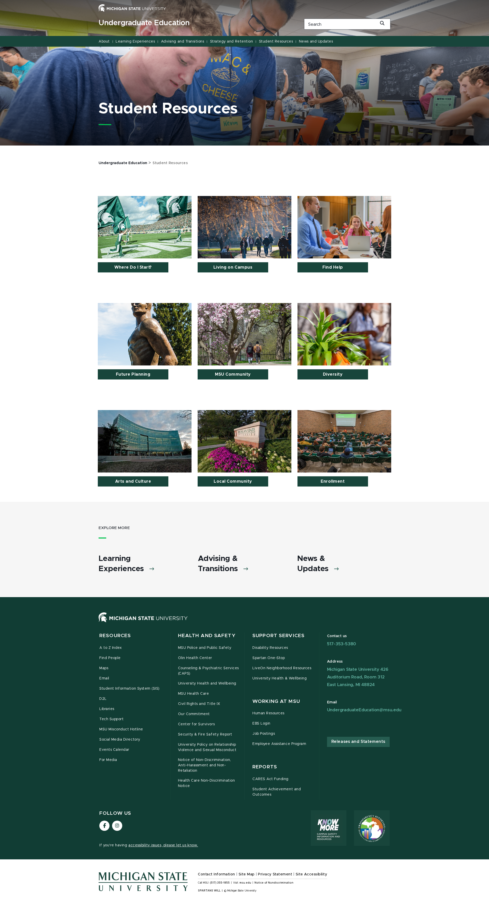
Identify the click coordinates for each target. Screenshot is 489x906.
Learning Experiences (135, 41)
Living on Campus (232, 267)
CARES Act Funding (270, 779)
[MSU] (143, 622)
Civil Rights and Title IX (199, 704)
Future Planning (133, 374)
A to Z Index (110, 648)
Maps (103, 668)
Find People (110, 658)
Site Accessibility (311, 874)
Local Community (233, 481)
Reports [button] (264, 767)
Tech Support (111, 719)
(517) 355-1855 (220, 883)
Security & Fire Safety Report (205, 734)
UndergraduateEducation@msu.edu (364, 710)
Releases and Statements (358, 742)
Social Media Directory (119, 739)
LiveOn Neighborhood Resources (281, 668)
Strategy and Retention (231, 41)
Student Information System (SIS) (129, 688)
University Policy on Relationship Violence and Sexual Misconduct (207, 747)
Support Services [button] (278, 635)
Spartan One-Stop (268, 658)
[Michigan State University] (132, 8)
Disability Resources (270, 648)
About (104, 41)
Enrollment (333, 481)
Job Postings (263, 734)
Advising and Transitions (182, 41)
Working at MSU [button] (276, 701)
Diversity (333, 374)
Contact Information (216, 874)
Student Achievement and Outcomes (276, 791)
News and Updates (316, 41)
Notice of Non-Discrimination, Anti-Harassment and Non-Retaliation (204, 765)
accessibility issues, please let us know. (163, 845)
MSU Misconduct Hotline (121, 729)
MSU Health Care (193, 693)
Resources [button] (115, 635)
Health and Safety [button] (207, 635)
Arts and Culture (133, 481)
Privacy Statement (275, 874)
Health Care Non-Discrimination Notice (206, 783)
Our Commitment (194, 714)
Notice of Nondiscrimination (273, 883)
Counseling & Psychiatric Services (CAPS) (208, 670)
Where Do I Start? (133, 267)
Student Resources (276, 41)
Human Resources (268, 713)
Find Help (332, 267)
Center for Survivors (196, 724)
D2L (103, 699)
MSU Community (233, 374)
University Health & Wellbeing (279, 678)
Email (104, 678)
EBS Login (261, 723)
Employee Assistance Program (279, 744)
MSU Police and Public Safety (205, 648)
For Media (108, 760)
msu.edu (245, 883)
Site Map (247, 874)
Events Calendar (114, 750)
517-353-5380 (341, 644)
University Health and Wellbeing (207, 683)
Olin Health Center (195, 658)
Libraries (106, 709)
